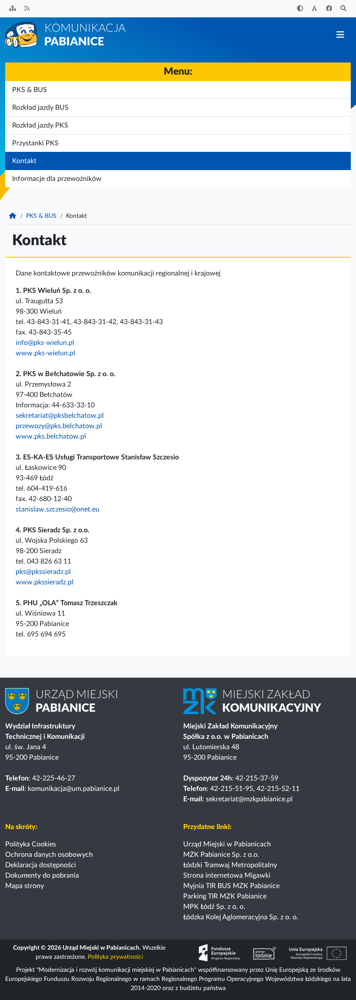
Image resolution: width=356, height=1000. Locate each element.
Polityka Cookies (30, 844)
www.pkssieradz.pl (44, 582)
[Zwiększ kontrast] (300, 9)
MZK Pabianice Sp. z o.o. (221, 854)
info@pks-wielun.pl (45, 342)
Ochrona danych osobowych (49, 854)
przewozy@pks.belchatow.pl (59, 426)
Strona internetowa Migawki (226, 875)
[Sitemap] (12, 9)
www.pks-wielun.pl (45, 353)
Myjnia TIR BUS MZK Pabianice (231, 885)
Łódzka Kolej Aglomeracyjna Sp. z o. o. (240, 917)
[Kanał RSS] (27, 9)
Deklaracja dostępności (40, 865)
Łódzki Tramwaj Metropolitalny (230, 865)
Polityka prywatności (115, 957)
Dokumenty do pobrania (42, 875)
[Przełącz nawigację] (340, 35)
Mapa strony (24, 885)
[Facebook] (329, 9)
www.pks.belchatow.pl (51, 436)
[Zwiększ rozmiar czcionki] (314, 9)
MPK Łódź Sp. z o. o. (214, 906)
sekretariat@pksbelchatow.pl (60, 415)
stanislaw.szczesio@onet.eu (57, 509)
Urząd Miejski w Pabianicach (227, 844)
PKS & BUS (41, 216)
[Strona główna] (66, 34)
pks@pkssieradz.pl (43, 571)
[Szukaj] (343, 9)
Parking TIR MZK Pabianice (225, 896)
